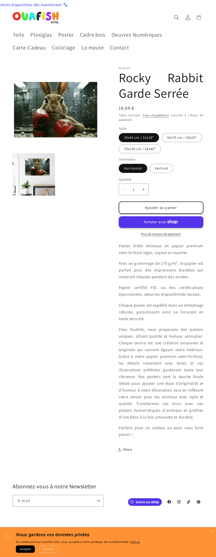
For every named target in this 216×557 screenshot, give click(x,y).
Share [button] (127, 449)
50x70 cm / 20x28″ (182, 137)
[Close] (212, 531)
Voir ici (135, 542)
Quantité (125, 179)
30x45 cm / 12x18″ (139, 137)
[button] (176, 17)
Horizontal (133, 168)
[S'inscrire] (98, 501)
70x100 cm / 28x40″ (140, 149)
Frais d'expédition (156, 115)
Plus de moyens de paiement (161, 234)
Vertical (161, 168)
